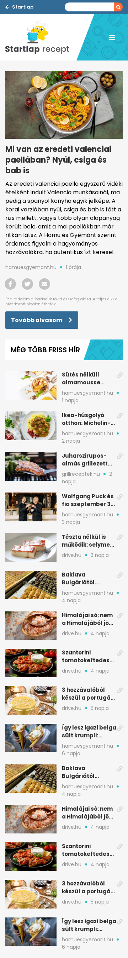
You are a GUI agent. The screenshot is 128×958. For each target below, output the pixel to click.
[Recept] (40, 37)
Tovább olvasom (37, 320)
